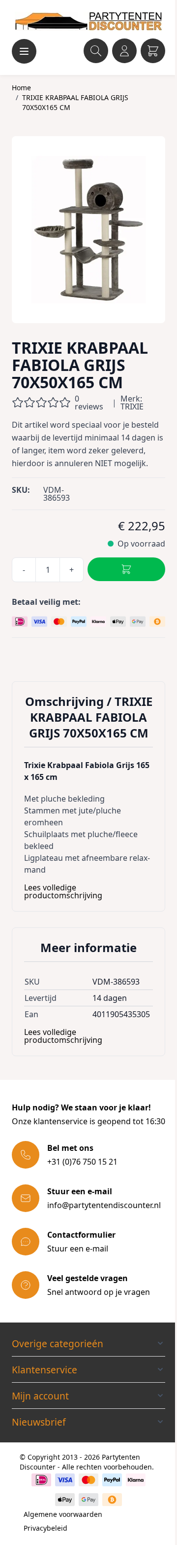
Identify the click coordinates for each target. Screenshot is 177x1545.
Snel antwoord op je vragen (98, 1292)
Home (21, 87)
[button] (88, 1343)
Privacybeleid (45, 1528)
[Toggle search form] (96, 50)
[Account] (124, 50)
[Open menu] (24, 51)
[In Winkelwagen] (126, 569)
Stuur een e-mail (77, 1248)
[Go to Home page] (88, 21)
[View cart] (153, 50)
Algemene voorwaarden (63, 1514)
